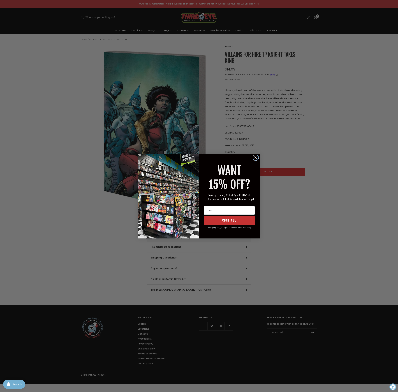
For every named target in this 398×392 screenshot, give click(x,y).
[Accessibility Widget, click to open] (392, 386)
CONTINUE (229, 220)
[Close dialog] (255, 157)
